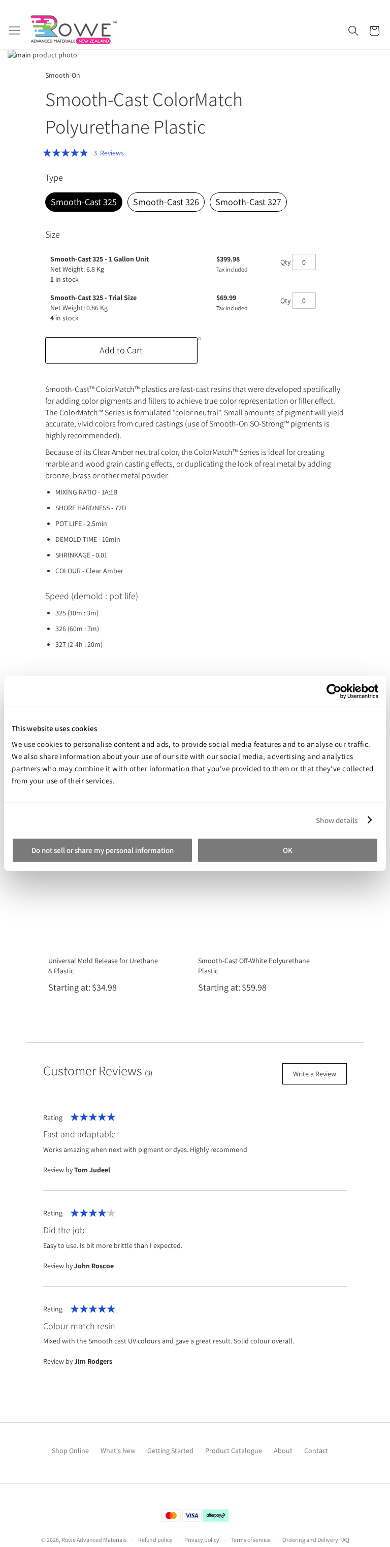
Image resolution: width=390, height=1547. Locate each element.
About (283, 1450)
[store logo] (73, 29)
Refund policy (155, 1539)
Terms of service (251, 1539)
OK (287, 850)
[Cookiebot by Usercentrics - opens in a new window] (333, 691)
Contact (316, 1450)
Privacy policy (201, 1539)
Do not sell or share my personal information (102, 850)
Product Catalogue (233, 1450)
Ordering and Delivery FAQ (315, 1539)
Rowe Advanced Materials (93, 1539)
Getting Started (170, 1450)
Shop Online (70, 1450)
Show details (337, 820)
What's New (118, 1450)
